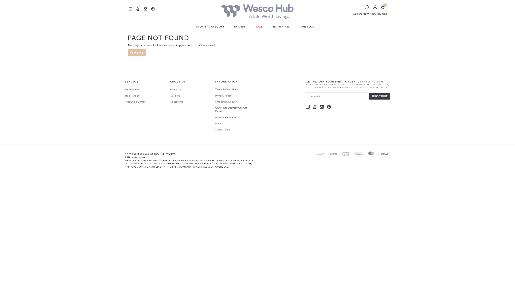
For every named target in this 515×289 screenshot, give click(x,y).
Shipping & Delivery (226, 101)
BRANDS (240, 26)
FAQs (218, 123)
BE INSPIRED (281, 26)
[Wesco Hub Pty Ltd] (257, 10)
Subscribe (379, 96)
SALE (259, 26)
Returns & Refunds (225, 117)
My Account (132, 89)
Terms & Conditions (226, 89)
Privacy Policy (223, 95)
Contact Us (176, 101)
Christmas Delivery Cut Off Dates (231, 109)
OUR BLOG (307, 26)
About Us (175, 89)
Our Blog (175, 95)
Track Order (132, 95)
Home (138, 52)
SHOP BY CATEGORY (210, 26)
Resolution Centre (135, 101)
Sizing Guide (222, 129)
